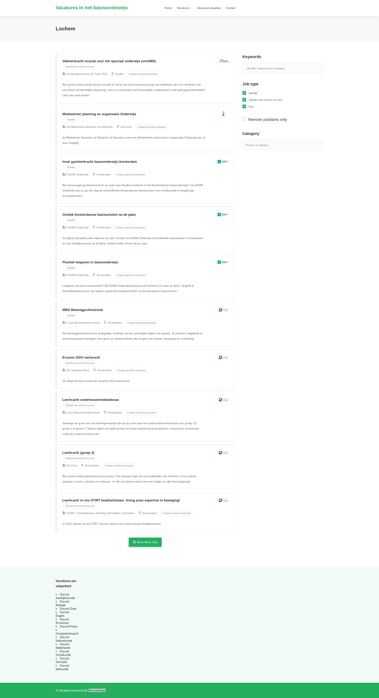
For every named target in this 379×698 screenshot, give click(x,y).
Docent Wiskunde (62, 667)
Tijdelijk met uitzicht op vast (265, 99)
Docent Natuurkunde (64, 638)
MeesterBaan (97, 690)
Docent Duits (68, 608)
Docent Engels (62, 613)
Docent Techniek (62, 660)
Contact (230, 7)
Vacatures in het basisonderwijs (92, 7)
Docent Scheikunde (63, 653)
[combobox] (282, 145)
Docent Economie (62, 621)
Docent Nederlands (63, 645)
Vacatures (183, 7)
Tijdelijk (252, 93)
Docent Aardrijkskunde (65, 596)
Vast (251, 106)
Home (168, 7)
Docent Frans (68, 626)
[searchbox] (263, 145)
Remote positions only (267, 119)
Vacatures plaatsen (209, 7)
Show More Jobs (147, 542)
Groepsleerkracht (67, 633)
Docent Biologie (62, 603)
